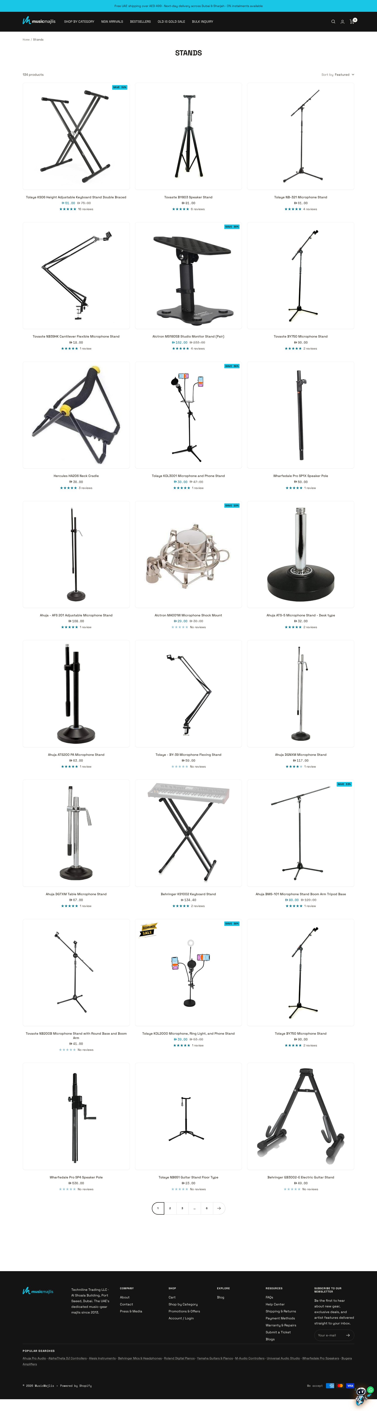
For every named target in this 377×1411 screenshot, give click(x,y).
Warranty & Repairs (281, 1325)
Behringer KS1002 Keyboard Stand (188, 894)
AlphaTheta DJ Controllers (67, 1358)
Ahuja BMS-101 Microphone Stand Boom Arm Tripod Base (301, 894)
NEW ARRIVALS (112, 21)
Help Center (275, 1304)
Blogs (270, 1339)
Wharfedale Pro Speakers (320, 1358)
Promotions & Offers (184, 1311)
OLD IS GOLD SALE (171, 21)
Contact (126, 1304)
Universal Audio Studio (283, 1358)
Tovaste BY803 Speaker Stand (188, 197)
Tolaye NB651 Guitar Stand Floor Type (188, 1177)
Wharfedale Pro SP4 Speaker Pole (76, 1177)
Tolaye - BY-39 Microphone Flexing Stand (188, 755)
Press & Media (131, 1311)
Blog (220, 1297)
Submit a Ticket (278, 1332)
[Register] (348, 1335)
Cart (172, 1297)
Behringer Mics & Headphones (140, 1358)
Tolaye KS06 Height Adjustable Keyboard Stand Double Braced (76, 197)
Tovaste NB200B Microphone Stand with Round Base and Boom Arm (76, 1035)
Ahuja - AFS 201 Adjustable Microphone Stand (76, 615)
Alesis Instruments (102, 1358)
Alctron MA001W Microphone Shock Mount (188, 615)
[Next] (219, 1208)
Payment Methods (280, 1318)
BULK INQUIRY (202, 21)
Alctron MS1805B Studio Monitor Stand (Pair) (188, 336)
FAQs (269, 1297)
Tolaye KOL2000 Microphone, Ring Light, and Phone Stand (188, 1033)
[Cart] (352, 21)
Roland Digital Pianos (179, 1358)
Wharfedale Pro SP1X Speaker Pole (300, 476)
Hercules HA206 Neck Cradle (76, 476)
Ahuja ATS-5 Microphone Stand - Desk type (301, 615)
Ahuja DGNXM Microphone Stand (301, 755)
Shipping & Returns (281, 1311)
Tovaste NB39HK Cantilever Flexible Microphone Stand (76, 336)
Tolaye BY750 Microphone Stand (301, 1033)
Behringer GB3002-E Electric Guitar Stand (300, 1177)
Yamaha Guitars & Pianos (215, 1358)
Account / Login (181, 1318)
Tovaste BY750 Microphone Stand (301, 336)
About (125, 1297)
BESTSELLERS (140, 21)
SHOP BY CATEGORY (79, 21)
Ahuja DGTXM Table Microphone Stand (76, 894)
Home (26, 39)
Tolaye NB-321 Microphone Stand (300, 197)
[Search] (333, 22)
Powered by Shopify (76, 1386)
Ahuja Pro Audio (34, 1358)
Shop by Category (183, 1304)
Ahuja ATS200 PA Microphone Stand (76, 755)
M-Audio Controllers (249, 1358)
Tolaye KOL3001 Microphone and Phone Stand (188, 476)
